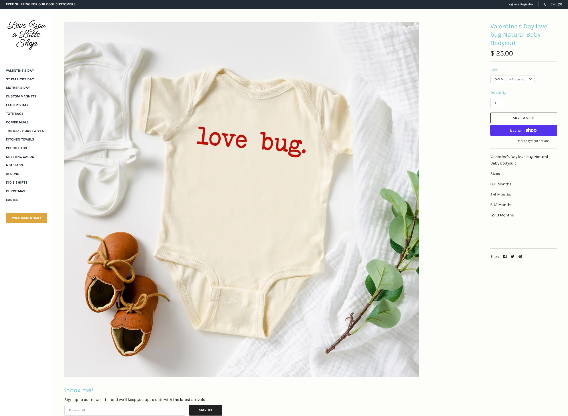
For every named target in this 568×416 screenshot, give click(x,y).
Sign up (205, 410)
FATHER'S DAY (17, 105)
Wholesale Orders (26, 218)
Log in (512, 4)
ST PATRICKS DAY (20, 79)
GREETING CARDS (20, 157)
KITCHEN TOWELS (20, 139)
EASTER (12, 200)
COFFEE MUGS (17, 122)
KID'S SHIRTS (17, 182)
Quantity (498, 92)
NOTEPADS (14, 165)
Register (526, 4)
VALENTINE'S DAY (20, 71)
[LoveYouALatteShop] (26, 35)
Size (494, 69)
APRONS (12, 174)
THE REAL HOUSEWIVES (25, 131)
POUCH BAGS (16, 148)
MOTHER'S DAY (18, 88)
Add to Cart (524, 118)
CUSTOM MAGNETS (21, 96)
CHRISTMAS (15, 191)
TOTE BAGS (15, 114)
